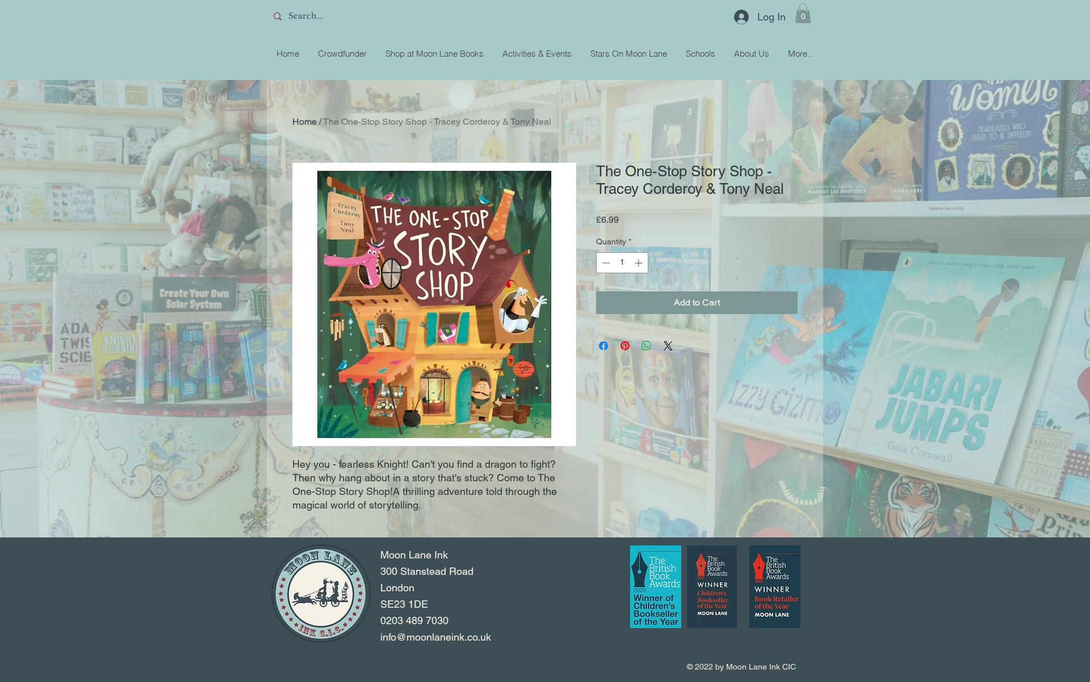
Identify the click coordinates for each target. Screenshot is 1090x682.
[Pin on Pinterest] (625, 346)
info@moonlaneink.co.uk (435, 637)
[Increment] (639, 263)
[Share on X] (668, 346)
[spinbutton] (622, 263)
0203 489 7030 (414, 620)
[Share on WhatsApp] (646, 346)
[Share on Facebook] (603, 346)
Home (304, 121)
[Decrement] (605, 263)
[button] (803, 13)
